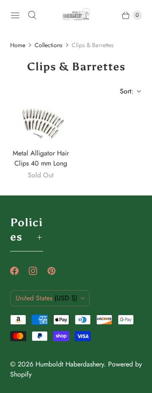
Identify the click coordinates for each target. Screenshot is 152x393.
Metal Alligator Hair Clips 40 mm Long (41, 158)
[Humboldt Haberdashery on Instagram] (38, 271)
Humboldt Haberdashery (69, 364)
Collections (48, 45)
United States (46, 298)
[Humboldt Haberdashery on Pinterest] (56, 271)
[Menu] (15, 15)
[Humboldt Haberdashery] (76, 15)
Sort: (124, 91)
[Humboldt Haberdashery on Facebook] (19, 271)
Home (17, 45)
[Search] (32, 15)
